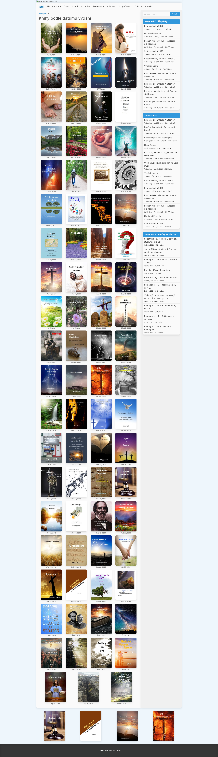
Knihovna (111, 6)
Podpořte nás (124, 6)
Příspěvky (77, 6)
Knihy (87, 6)
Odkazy (138, 6)
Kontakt (148, 6)
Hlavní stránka (54, 6)
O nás (66, 6)
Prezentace (98, 6)
